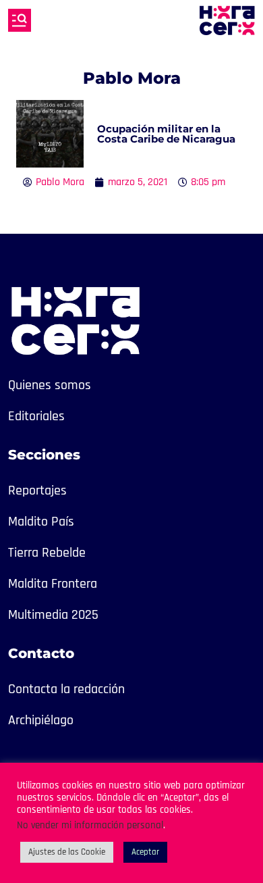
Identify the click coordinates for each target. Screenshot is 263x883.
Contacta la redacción (66, 689)
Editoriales (36, 416)
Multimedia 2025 (53, 615)
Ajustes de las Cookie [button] (66, 852)
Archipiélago (41, 720)
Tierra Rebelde (47, 552)
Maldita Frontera (52, 583)
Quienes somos (49, 385)
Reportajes (37, 490)
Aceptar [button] (145, 852)
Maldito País (41, 521)
